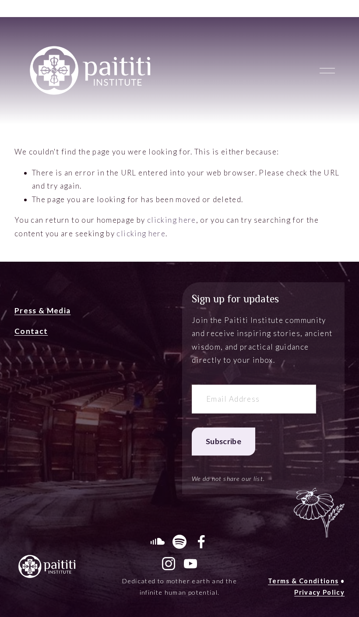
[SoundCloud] (158, 542)
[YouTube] (190, 564)
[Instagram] (169, 564)
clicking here (171, 219)
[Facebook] (201, 542)
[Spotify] (179, 542)
